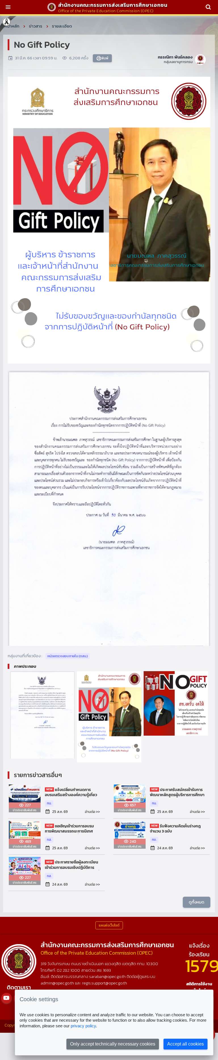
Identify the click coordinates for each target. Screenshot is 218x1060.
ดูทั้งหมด (196, 902)
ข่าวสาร (35, 26)
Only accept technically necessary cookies (112, 1044)
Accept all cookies (185, 1044)
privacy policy (83, 1025)
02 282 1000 (69, 970)
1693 (107, 970)
